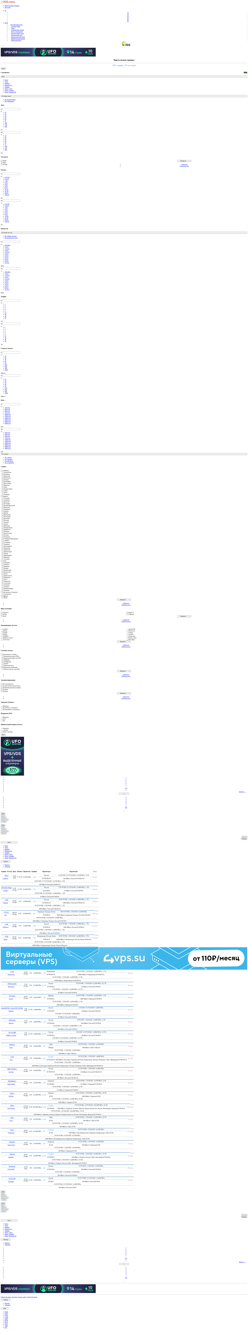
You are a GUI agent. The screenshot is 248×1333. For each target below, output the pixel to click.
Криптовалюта (9, 665)
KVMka (5, 890)
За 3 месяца (8, 459)
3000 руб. (8, 420)
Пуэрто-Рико (8, 489)
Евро (13, 28)
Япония (6, 590)
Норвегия (7, 529)
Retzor (5, 939)
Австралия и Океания (10, 592)
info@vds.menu (32, 1297)
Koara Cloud (11, 1145)
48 (128, 19)
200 (6, 126)
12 (128, 12)
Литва (6, 524)
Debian (5, 631)
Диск (6, 82)
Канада (6, 480)
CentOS (5, 629)
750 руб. (7, 413)
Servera (11, 999)
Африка (5, 596)
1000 (6, 370)
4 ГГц (6, 256)
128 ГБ (7, 195)
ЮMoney (7, 660)
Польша (6, 531)
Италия (6, 520)
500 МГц (7, 245)
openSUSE (131, 629)
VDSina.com (11, 974)
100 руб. (7, 407)
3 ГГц (6, 254)
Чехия (6, 553)
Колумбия (7, 481)
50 (5, 119)
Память (7, 83)
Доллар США (15, 26)
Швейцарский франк (18, 39)
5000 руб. (8, 423)
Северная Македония (11, 539)
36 (128, 18)
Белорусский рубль (17, 33)
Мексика (7, 485)
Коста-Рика (7, 483)
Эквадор (6, 494)
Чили (5, 492)
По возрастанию (10, 99)
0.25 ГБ (7, 177)
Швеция (6, 557)
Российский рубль (16, 25)
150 (6, 125)
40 (5, 118)
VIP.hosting (11, 1133)
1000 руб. (8, 414)
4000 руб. (8, 421)
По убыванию (9, 101)
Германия (7, 509)
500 (6, 368)
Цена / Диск (9, 854)
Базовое (5, 689)
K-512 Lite (12, 1178)
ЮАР (5, 598)
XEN (4, 616)
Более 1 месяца (8, 732)
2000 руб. (8, 418)
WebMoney (7, 662)
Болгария (7, 503)
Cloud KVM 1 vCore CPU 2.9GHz (12, 1008)
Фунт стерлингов (17, 32)
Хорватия (7, 550)
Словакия (7, 542)
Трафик (7, 87)
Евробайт (11, 1181)
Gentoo (130, 632)
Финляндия (8, 546)
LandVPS (5, 878)
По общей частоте (11, 236)
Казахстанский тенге (18, 37)
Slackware (131, 631)
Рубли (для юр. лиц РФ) (12, 669)
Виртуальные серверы (12, 6)
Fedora (5, 634)
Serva (11, 1059)
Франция (7, 548)
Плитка (244, 837)
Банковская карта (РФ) (11, 656)
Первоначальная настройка (12, 687)
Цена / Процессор (10, 858)
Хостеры (7, 7)
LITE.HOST (11, 1169)
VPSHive (11, 1096)
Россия (6, 535)
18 (5, 11)
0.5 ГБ (7, 179)
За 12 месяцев (9, 463)
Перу (5, 487)
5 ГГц (6, 257)
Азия (4, 561)
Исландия (7, 516)
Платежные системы (10, 654)
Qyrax (11, 1120)
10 (5, 112)
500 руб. (7, 411)
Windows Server (8, 638)
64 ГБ (6, 193)
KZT (6, 1324)
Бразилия (7, 476)
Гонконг (6, 564)
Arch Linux (6, 639)
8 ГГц (6, 261)
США (6, 491)
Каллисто (12, 1166)
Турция (6, 587)
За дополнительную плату (11, 686)
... (126, 806)
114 (126, 788)
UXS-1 (12, 1093)
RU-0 (6, 875)
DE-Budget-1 (12, 1081)
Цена (6, 80)
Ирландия (7, 515)
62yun (11, 1047)
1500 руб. (8, 416)
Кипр (5, 574)
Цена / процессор (10, 92)
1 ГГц (6, 247)
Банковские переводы (10, 667)
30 (5, 116)
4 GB (6, 936)
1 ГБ (6, 181)
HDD (4, 161)
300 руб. (7, 409)
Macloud (5, 903)
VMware (131, 614)
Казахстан (7, 572)
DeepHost (11, 1157)
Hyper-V (131, 612)
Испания (7, 518)
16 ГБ (6, 189)
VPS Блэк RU (12, 984)
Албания (7, 500)
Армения (7, 563)
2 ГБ (6, 182)
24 (128, 16)
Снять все (184, 164)
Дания (6, 513)
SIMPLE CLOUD (11, 1035)
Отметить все (184, 166)
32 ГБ (6, 191)
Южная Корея (8, 588)
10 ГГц (7, 263)
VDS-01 (12, 1154)
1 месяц (5, 730)
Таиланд (6, 585)
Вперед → (242, 792)
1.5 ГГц (7, 249)
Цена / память (9, 90)
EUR (6, 1315)
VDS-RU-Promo (6, 888)
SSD (4, 163)
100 (6, 123)
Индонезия (7, 570)
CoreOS (130, 634)
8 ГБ (6, 188)
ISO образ (131, 639)
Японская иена (16, 40)
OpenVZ (5, 612)
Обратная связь (6, 1297)
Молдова (7, 526)
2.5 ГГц (7, 252)
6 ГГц (6, 259)
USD (6, 1313)
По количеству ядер (11, 238)
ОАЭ (5, 579)
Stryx (12, 1117)
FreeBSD (6, 636)
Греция (6, 511)
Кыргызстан (8, 575)
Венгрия (6, 507)
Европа (5, 496)
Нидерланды (8, 527)
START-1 (12, 1142)
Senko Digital (11, 1084)
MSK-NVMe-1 (12, 1069)
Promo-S (12, 1044)
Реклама (14, 1297)
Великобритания (9, 505)
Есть (4, 719)
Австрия (6, 498)
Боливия (6, 474)
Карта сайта (22, 1297)
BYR (6, 1320)
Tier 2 (12, 1130)
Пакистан (7, 581)
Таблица (244, 839)
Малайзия (7, 577)
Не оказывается (8, 684)
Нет (4, 721)
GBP (6, 1319)
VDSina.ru (5, 927)
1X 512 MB (12, 1032)
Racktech (11, 1011)
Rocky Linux (132, 638)
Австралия (7, 594)
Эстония (6, 559)
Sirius (12, 1105)
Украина (6, 544)
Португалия (8, 533)
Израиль (6, 566)
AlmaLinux (131, 636)
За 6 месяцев (9, 461)
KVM (5, 614)
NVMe (5, 164)
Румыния (7, 537)
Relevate (11, 1023)
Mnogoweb (11, 986)
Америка (6, 470)
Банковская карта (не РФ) (12, 658)
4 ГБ (6, 184)
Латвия (6, 522)
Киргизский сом (16, 35)
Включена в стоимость (10, 708)
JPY (6, 1327)
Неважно (6, 706)
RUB (6, 23)
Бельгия (6, 502)
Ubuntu (5, 632)
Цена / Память (9, 856)
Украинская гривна (17, 30)
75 (5, 121)
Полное (5, 691)
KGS (6, 1322)
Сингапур (7, 583)
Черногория (8, 551)
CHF (6, 1326)
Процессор (8, 85)
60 (128, 21)
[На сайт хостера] (10, 878)
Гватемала (7, 478)
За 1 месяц (8, 457)
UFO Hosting (11, 1108)
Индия (6, 568)
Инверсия (183, 161)
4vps (5, 915)
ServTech (11, 1072)
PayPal (6, 663)
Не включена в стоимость (11, 709)
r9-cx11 (6, 912)
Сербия (6, 540)
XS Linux (12, 996)
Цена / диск (8, 89)
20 (5, 114)
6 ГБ (6, 186)
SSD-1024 (12, 1020)
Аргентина (7, 472)
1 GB (6, 900)
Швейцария (8, 555)
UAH (6, 1317)
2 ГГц (6, 250)
